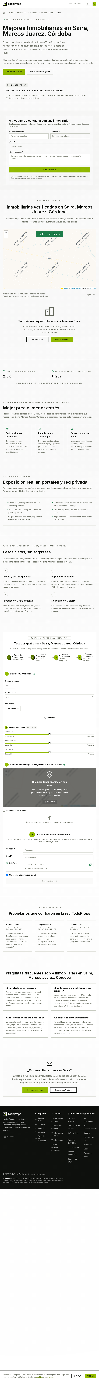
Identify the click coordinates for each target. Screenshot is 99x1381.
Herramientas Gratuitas (63, 1090)
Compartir (51, 718)
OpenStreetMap (75, 288)
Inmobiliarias (21, 13)
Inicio (11, 13)
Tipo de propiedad (13, 681)
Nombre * (10, 849)
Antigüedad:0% (10, 741)
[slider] (49, 734)
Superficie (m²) (11, 692)
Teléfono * (55, 132)
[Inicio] (4, 13)
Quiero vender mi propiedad (22, 875)
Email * (12, 142)
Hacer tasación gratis (40, 71)
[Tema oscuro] (91, 4)
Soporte (87, 1133)
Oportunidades (74, 1147)
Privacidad (88, 1144)
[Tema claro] (87, 4)
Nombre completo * (17, 132)
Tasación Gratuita (61, 339)
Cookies (87, 1149)
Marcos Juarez (47, 13)
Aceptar (90, 1376)
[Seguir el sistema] (94, 4)
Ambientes (9, 704)
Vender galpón (57, 1140)
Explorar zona (37, 339)
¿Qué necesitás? (16, 152)
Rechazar (78, 1376)
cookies (39, 1377)
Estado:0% (9, 732)
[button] (6, 232)
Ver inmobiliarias (14, 71)
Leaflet (65, 288)
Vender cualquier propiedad (55, 1147)
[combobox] (10, 685)
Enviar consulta (51, 170)
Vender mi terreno (75, 3)
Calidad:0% (9, 750)
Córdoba (33, 13)
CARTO (92, 288)
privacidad (51, 1377)
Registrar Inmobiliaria (35, 1090)
